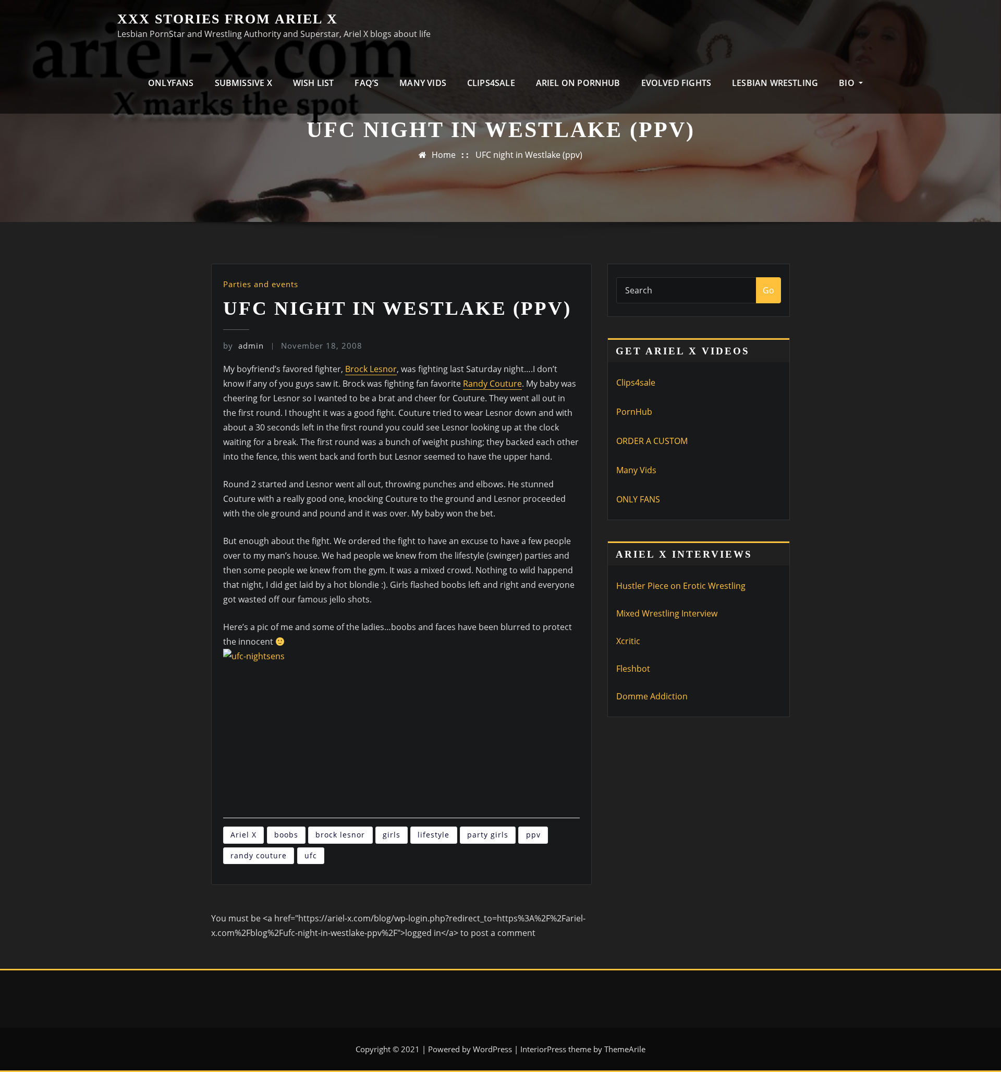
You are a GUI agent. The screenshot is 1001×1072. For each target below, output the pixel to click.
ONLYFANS (170, 83)
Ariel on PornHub (578, 83)
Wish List (313, 83)
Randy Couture (492, 383)
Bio (848, 83)
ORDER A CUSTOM (652, 441)
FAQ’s (367, 83)
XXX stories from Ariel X (227, 19)
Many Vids (422, 83)
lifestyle (433, 835)
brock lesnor (340, 835)
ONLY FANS (638, 499)
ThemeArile (624, 1049)
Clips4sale (635, 382)
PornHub (634, 411)
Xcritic (628, 641)
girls (391, 835)
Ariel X (243, 835)
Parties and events (260, 284)
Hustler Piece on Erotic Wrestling (681, 586)
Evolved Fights (676, 83)
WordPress (492, 1049)
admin (243, 345)
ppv (533, 835)
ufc (310, 855)
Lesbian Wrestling (775, 83)
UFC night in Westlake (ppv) (528, 155)
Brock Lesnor (371, 369)
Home (444, 155)
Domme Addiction (652, 696)
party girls (487, 835)
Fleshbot (633, 668)
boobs (286, 835)
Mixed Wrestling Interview (666, 613)
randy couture (258, 855)
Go (768, 290)
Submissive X (243, 83)
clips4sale (491, 83)
